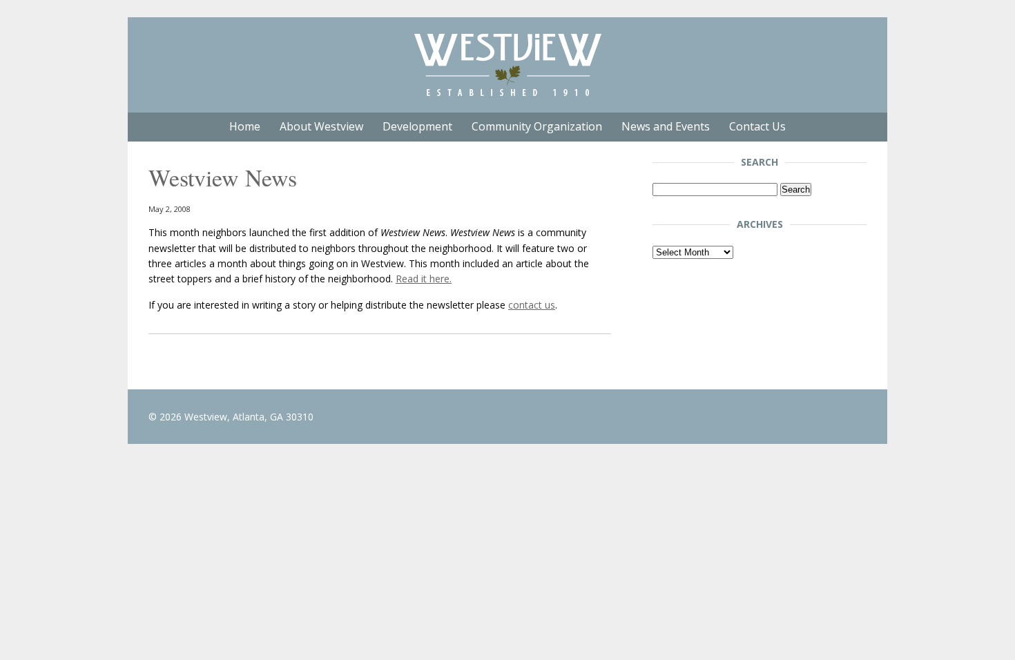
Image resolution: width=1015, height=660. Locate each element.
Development (417, 126)
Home (244, 126)
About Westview (321, 126)
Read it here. (424, 278)
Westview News (222, 177)
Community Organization (537, 126)
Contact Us (757, 126)
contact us (531, 304)
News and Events (665, 126)
